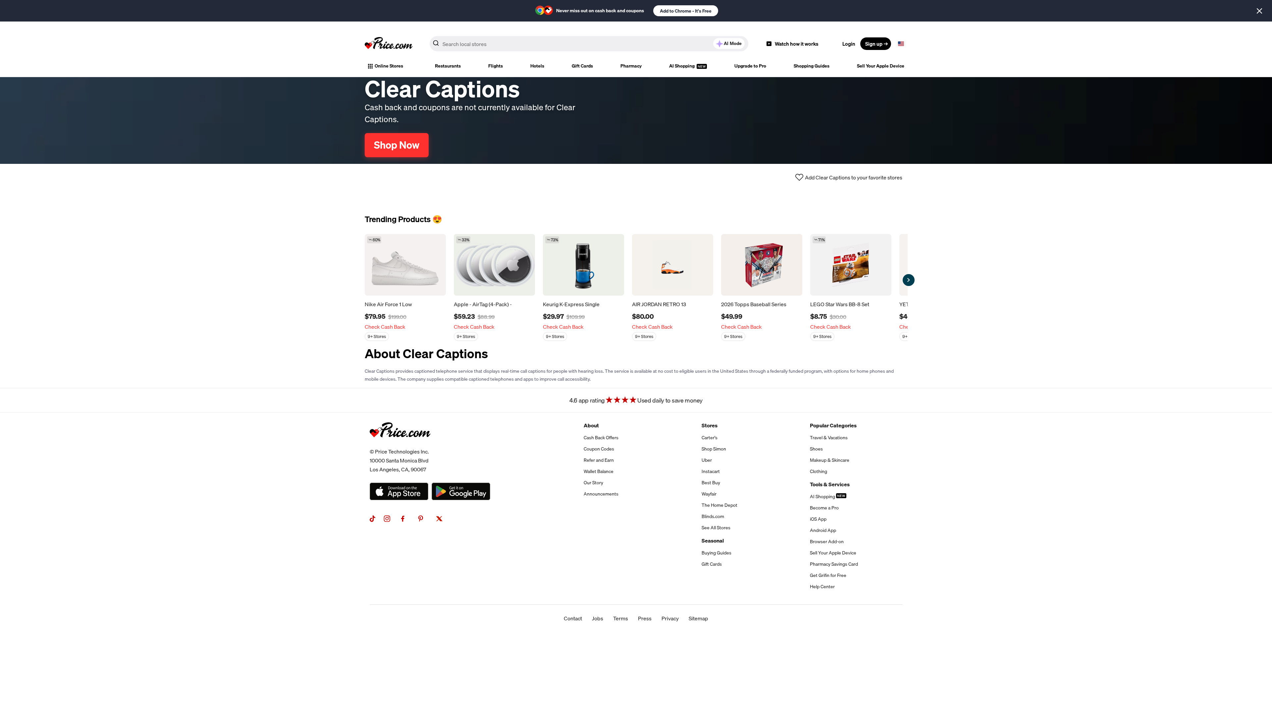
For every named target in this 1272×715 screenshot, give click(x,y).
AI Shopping (682, 66)
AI (733, 43)
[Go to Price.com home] (388, 43)
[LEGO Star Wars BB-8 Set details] (850, 265)
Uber (707, 460)
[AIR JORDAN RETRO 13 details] (672, 265)
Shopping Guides (811, 66)
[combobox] (589, 43)
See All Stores (716, 527)
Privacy (670, 618)
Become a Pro (824, 507)
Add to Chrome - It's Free (686, 11)
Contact (573, 618)
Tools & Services (830, 484)
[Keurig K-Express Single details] (583, 265)
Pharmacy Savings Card (834, 564)
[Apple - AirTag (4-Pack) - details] (494, 265)
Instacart (711, 471)
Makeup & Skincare (829, 460)
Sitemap (698, 618)
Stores (709, 425)
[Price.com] (400, 444)
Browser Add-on (827, 541)
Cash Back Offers (601, 437)
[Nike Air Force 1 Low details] (405, 265)
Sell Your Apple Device (880, 66)
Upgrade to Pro (750, 66)
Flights (495, 66)
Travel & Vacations (829, 437)
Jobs (597, 618)
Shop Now (396, 145)
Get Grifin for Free (828, 575)
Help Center (822, 586)
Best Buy (711, 482)
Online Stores (389, 66)
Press (645, 618)
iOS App (818, 519)
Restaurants (448, 66)
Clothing (818, 471)
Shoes (816, 449)
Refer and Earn (599, 460)
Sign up (873, 44)
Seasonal (713, 541)
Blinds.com (713, 516)
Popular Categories (833, 425)
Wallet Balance (598, 471)
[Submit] (436, 45)
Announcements (601, 494)
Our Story (593, 482)
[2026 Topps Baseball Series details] (761, 265)
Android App (823, 530)
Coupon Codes (599, 449)
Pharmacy (631, 66)
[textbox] (901, 43)
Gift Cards (582, 66)
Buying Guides (716, 552)
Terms (620, 618)
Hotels (537, 66)
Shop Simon (714, 449)
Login (848, 44)
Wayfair (709, 494)
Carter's (709, 437)
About (591, 425)
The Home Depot (719, 505)
